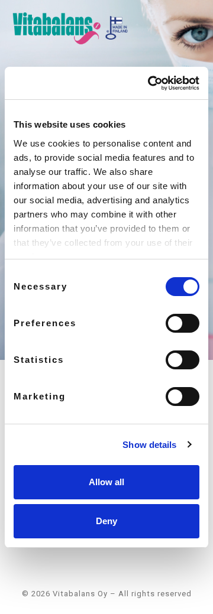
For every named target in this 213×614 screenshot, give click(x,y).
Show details (149, 445)
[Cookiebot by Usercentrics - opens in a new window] (150, 83)
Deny (106, 521)
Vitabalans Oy (80, 593)
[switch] (182, 323)
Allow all (106, 482)
